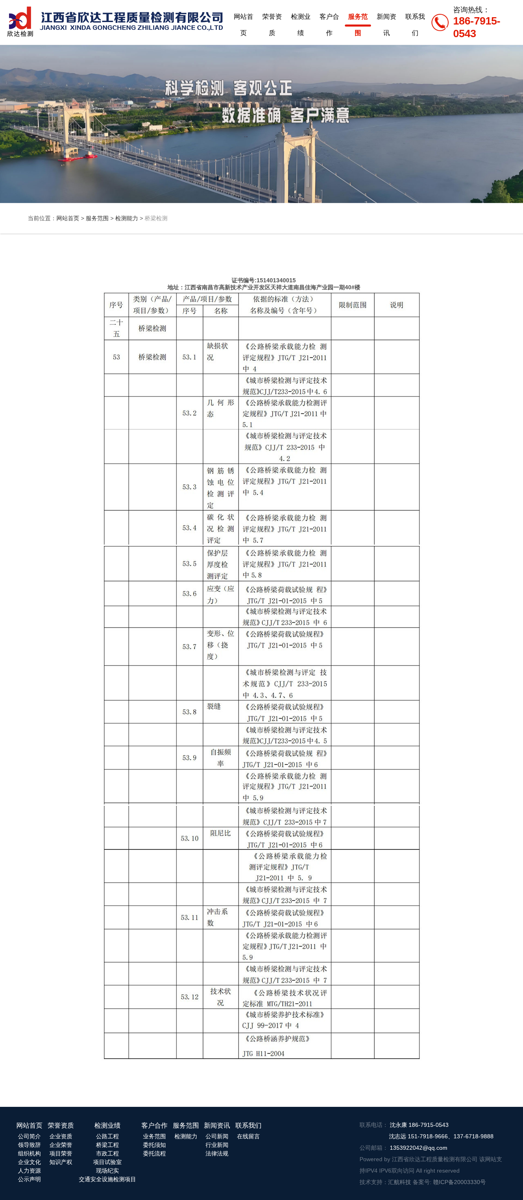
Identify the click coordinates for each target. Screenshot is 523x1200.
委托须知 (154, 1145)
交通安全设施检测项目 (107, 1179)
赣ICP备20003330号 (459, 1182)
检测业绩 (301, 19)
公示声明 (29, 1179)
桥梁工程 (107, 1145)
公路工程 (107, 1136)
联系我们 (415, 19)
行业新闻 (217, 1145)
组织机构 (29, 1153)
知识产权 (60, 1162)
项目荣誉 (60, 1153)
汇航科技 (399, 1182)
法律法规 (217, 1153)
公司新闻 (217, 1136)
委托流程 (154, 1153)
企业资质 (60, 1136)
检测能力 (126, 218)
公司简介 (29, 1136)
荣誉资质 (272, 19)
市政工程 (107, 1153)
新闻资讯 (386, 19)
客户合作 (329, 19)
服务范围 (358, 19)
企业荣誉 (60, 1145)
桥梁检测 (156, 218)
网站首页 (243, 19)
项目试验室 (107, 1162)
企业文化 (29, 1162)
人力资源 (29, 1170)
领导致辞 (29, 1145)
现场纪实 (107, 1170)
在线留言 (248, 1136)
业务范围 (154, 1136)
